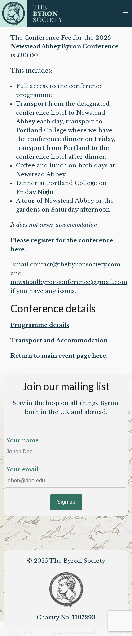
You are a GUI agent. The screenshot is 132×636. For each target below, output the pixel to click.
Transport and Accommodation (59, 340)
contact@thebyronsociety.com (75, 264)
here (17, 249)
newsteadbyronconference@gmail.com (68, 282)
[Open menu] (125, 13)
